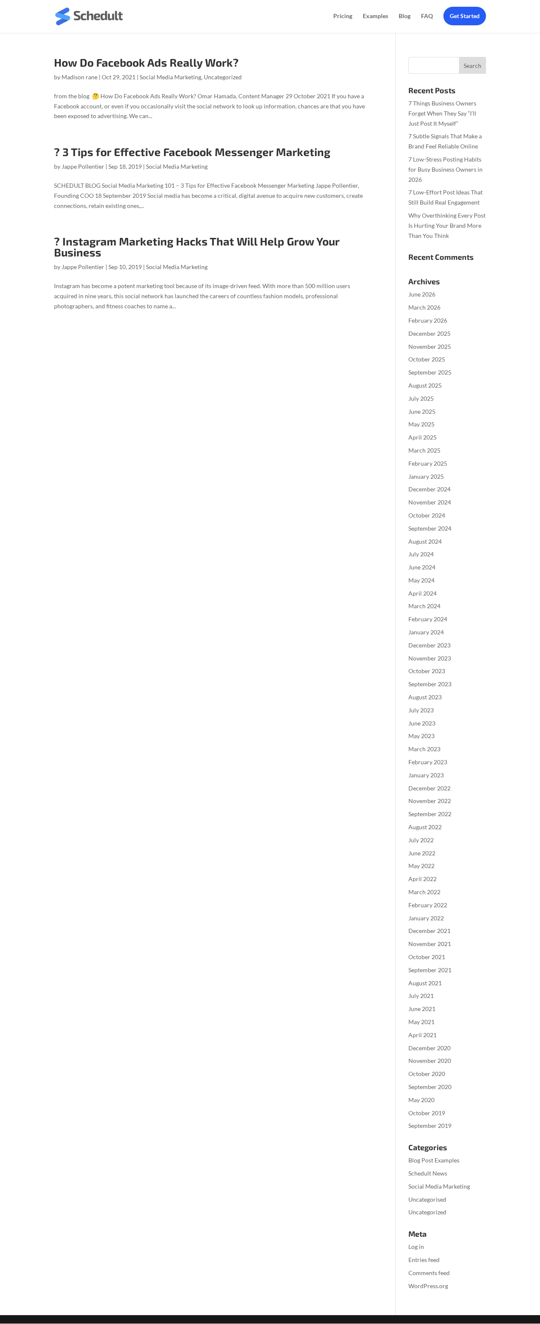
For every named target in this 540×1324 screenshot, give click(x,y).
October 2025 (426, 359)
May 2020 (421, 1099)
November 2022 (429, 800)
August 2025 (425, 385)
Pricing (342, 16)
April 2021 (422, 1034)
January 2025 (426, 476)
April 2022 (422, 878)
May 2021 (421, 1021)
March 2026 (424, 307)
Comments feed (429, 1272)
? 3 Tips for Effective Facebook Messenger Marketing (192, 151)
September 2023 (429, 684)
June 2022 (421, 853)
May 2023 (421, 735)
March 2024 (424, 605)
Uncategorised (427, 1199)
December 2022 (429, 788)
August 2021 (425, 983)
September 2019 (429, 1125)
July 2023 (421, 710)
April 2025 (422, 437)
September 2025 (429, 372)
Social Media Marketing (170, 77)
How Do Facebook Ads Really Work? (146, 62)
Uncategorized (223, 77)
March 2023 (424, 748)
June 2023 (421, 723)
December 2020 (429, 1048)
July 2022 (421, 840)
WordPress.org (428, 1285)
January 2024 (426, 632)
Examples (375, 16)
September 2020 (429, 1086)
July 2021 (421, 995)
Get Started (465, 15)
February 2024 (427, 619)
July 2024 (421, 554)
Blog (404, 16)
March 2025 (424, 450)
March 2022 (424, 891)
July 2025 (421, 398)
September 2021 (429, 969)
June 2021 (421, 1008)
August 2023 (425, 697)
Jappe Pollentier (83, 166)
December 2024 (429, 489)
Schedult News (427, 1173)
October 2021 (426, 956)
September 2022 (429, 813)
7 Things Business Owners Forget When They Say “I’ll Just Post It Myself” (442, 113)
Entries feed (424, 1259)
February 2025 (427, 463)
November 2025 (429, 346)
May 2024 (421, 580)
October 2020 (426, 1073)
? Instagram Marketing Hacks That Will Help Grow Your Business (197, 247)
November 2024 (429, 502)
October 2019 (426, 1112)
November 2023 (429, 658)
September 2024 (429, 528)
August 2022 (425, 827)
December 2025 (429, 333)
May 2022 (421, 865)
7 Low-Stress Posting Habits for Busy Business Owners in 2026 (445, 169)
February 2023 (427, 762)
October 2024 (426, 515)
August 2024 (425, 541)
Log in (416, 1246)
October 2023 (426, 670)
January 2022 (426, 918)
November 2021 (429, 943)
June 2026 (421, 294)
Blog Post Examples (433, 1160)
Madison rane (79, 77)
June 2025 (421, 411)
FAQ (427, 16)
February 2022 (427, 905)
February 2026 (427, 320)
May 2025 (421, 424)
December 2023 (429, 645)
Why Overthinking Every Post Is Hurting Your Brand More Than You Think (447, 225)
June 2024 (421, 567)
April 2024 (422, 593)
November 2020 (429, 1060)
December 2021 (429, 930)
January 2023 (426, 775)
